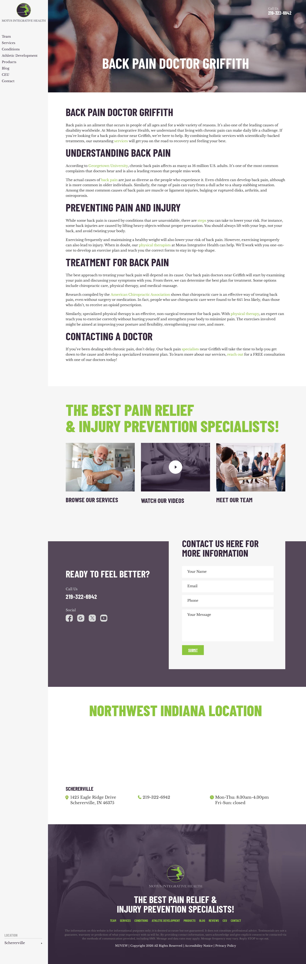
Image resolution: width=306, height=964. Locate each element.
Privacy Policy (225, 945)
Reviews (214, 920)
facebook (69, 618)
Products (9, 62)
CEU (5, 75)
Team (6, 37)
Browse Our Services (92, 499)
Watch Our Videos (162, 500)
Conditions (11, 49)
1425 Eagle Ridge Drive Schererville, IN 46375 (93, 800)
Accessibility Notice (199, 945)
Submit (193, 650)
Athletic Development (20, 56)
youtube (92, 618)
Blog (5, 68)
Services (8, 43)
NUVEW (121, 945)
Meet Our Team (234, 499)
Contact (8, 81)
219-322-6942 (279, 13)
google (80, 618)
